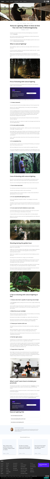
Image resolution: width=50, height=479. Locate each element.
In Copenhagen (8, 471)
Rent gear (11, 1)
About (14, 476)
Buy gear (7, 1)
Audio (1, 471)
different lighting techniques (19, 40)
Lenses (2, 466)
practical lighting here (32, 397)
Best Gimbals (15, 468)
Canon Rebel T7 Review (24, 473)
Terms (9, 476)
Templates (31, 468)
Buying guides (16, 1)
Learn (21, 23)
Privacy (11, 476)
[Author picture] (12, 429)
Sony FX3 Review (23, 466)
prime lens (14, 302)
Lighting (28, 23)
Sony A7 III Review (23, 471)
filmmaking (15, 34)
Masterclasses (32, 471)
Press (17, 476)
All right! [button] (46, 477)
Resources (31, 463)
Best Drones (15, 466)
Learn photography (33, 466)
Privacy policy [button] (30, 477)
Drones (2, 468)
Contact (23, 476)
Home (18, 23)
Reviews (21, 1)
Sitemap (20, 476)
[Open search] (45, 1)
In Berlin (7, 473)
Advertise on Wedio (27, 476)
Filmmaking (24, 23)
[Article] (9, 440)
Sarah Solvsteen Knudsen (19, 427)
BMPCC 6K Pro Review (24, 468)
